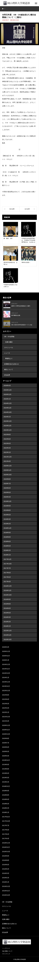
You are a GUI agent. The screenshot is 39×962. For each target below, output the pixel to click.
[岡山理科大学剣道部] (16, 3)
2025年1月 (7, 399)
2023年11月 (7, 425)
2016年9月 (7, 599)
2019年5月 (7, 515)
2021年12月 (8, 457)
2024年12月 (8, 403)
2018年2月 (7, 550)
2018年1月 (7, 555)
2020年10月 (8, 474)
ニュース (7, 353)
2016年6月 (7, 608)
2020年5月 (7, 492)
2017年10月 (8, 564)
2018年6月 (7, 541)
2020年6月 (7, 488)
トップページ (6, 948)
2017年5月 (7, 577)
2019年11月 (7, 501)
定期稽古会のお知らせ (11, 364)
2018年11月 (7, 528)
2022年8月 (7, 434)
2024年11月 (7, 408)
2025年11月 (7, 394)
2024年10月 (8, 412)
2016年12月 (8, 586)
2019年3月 (7, 519)
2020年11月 (7, 470)
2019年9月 (7, 506)
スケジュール (8, 347)
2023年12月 (8, 421)
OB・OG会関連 (9, 336)
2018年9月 (7, 532)
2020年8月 (7, 479)
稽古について (8, 369)
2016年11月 (7, 590)
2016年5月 (7, 613)
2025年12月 (8, 390)
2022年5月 (7, 443)
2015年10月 (8, 639)
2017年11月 (7, 559)
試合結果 (7, 375)
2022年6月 (7, 439)
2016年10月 (8, 595)
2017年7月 (7, 568)
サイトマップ (6, 954)
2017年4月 (7, 581)
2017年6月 (7, 572)
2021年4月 (7, 461)
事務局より (8, 358)
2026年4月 (7, 385)
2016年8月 (7, 604)
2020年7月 (7, 483)
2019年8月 (7, 510)
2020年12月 (8, 466)
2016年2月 (7, 621)
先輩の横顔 (8, 342)
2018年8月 (7, 537)
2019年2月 (7, 523)
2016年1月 (7, 626)
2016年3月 (7, 617)
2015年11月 (7, 635)
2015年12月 (8, 630)
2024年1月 (7, 417)
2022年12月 (8, 430)
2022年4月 (7, 448)
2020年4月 (7, 497)
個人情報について (7, 951)
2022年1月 (7, 452)
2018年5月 (7, 546)
